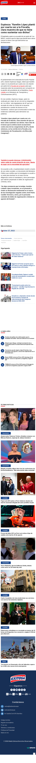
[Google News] (22, 690)
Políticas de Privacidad (7, 730)
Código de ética (5, 720)
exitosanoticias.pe (9, 710)
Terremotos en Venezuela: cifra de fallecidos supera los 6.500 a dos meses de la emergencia (18, 665)
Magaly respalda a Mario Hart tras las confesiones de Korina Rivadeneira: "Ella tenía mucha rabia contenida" (18, 469)
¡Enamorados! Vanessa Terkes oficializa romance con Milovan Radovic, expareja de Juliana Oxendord (18, 437)
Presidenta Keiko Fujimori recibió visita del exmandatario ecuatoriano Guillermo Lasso (23, 276)
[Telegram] (14, 74)
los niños (24, 240)
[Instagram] (19, 690)
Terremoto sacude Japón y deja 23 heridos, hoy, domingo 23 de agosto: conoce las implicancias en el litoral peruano (20, 351)
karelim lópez (17, 240)
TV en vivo (4, 725)
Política (4, 18)
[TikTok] (24, 690)
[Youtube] (17, 690)
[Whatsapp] (2, 74)
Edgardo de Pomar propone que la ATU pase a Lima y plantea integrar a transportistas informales (23, 265)
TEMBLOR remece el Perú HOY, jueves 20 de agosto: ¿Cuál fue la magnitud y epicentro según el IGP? (19, 365)
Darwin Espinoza (18, 238)
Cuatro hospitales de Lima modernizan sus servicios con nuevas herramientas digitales (17, 599)
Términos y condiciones (8, 727)
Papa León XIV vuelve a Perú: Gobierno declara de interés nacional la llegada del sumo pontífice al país (17, 501)
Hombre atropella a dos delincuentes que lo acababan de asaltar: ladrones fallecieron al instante (19, 337)
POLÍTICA (3, 242)
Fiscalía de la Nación (18, 86)
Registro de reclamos (7, 722)
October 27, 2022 (8, 231)
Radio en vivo (5, 733)
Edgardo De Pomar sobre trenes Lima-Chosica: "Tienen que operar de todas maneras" (22, 254)
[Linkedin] (11, 74)
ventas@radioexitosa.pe (11, 706)
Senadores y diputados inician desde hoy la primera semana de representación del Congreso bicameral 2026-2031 (23, 298)
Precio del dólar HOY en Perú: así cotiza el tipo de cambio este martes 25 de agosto (16, 534)
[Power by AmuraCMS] (31, 748)
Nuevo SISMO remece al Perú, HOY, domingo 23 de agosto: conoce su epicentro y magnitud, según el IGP (19, 359)
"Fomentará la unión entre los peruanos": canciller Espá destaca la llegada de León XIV (23, 286)
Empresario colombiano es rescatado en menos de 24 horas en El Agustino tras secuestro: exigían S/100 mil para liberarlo (18, 632)
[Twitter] (5, 74)
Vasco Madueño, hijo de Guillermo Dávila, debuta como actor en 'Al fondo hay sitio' (16, 566)
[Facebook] (8, 74)
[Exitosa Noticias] (4, 2)
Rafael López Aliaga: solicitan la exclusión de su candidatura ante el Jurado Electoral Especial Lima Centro (19, 344)
